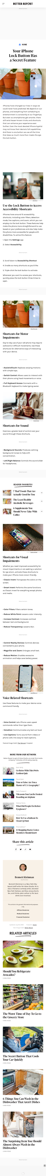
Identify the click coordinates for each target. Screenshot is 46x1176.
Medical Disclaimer (23, 913)
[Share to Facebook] (16, 849)
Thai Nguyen (34, 329)
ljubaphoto (36, 420)
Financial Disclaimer (22, 917)
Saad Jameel (33, 552)
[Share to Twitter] (21, 849)
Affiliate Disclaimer (23, 910)
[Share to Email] (30, 849)
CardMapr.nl (34, 693)
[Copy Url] (25, 849)
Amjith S (35, 200)
